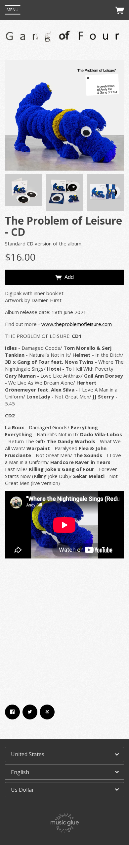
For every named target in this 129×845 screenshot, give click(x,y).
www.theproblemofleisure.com (76, 324)
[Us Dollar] (64, 789)
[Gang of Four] (64, 37)
